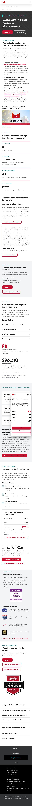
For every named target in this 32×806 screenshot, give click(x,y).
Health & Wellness (12, 772)
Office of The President (13, 779)
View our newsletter (10, 255)
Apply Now (7, 32)
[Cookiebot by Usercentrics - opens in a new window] (26, 394)
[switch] (29, 414)
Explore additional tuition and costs (16, 537)
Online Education (11, 777)
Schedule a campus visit (11, 292)
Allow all (21, 427)
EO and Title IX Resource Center (16, 781)
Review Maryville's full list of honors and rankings (15, 638)
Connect (16, 748)
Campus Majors (14, 6)
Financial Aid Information (11, 559)
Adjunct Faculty (11, 768)
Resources (16, 753)
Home (3, 6)
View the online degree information (14, 455)
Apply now (7, 287)
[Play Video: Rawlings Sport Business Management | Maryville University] (16, 116)
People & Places (16, 758)
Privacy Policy (14, 798)
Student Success (11, 786)
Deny (21, 433)
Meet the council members (11, 222)
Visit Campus (20, 32)
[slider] (16, 124)
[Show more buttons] (28, 124)
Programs (8, 6)
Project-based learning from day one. (15, 64)
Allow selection (21, 430)
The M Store (10, 791)
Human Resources (12, 774)
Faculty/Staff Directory (13, 770)
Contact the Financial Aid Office (13, 563)
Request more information (12, 664)
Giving (16, 762)
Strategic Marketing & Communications (18, 788)
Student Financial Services (14, 784)
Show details (26, 424)
